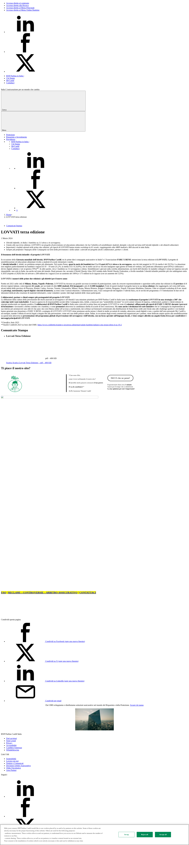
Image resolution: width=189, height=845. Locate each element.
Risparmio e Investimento (16, 137)
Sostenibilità (11, 759)
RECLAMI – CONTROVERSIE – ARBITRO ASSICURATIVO (43, 592)
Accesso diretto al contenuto (17, 3)
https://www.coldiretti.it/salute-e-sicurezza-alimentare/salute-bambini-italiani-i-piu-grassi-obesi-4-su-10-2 (80, 325)
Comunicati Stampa (14, 226)
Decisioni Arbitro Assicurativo (18, 766)
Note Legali (11, 741)
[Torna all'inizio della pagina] (20, 615)
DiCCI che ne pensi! (120, 378)
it (16, 210)
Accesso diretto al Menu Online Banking (22, 10)
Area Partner (11, 770)
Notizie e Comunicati (14, 763)
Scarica (28, 363)
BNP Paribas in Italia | (15, 76)
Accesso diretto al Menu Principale (20, 8)
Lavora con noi (12, 761)
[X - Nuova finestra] (25, 71)
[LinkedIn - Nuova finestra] (25, 32)
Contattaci (10, 83)
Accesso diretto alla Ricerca (17, 5)
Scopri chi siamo (137, 705)
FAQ (3, 592)
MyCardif (10, 80)
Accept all (163, 834)
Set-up (126, 834)
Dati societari (11, 738)
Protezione (10, 135)
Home (8, 215)
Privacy (9, 743)
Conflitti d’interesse (14, 748)
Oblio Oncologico (13, 768)
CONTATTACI (87, 592)
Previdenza (10, 139)
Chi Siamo (10, 78)
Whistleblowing (12, 750)
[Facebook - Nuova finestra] (25, 52)
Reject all (144, 834)
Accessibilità (11, 745)
